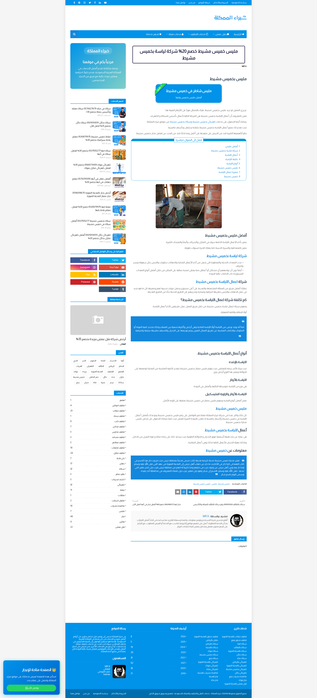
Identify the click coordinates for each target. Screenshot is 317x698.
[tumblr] (75, 2)
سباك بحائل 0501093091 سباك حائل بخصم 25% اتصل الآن (93, 124)
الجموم (93, 361)
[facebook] (94, 2)
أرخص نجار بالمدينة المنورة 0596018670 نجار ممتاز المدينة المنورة (91, 194)
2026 (158, 636)
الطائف (101, 366)
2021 (158, 663)
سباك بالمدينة (212, 647)
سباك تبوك (213, 651)
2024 (158, 647)
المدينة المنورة (97, 371)
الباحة (103, 361)
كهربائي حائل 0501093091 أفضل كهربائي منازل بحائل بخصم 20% (91, 236)
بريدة (84, 371)
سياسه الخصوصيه (100, 693)
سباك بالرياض (211, 644)
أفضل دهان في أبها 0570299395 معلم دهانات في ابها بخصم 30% (91, 180)
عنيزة (103, 382)
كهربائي (97, 484)
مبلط (97, 490)
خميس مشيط (216, 450)
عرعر (112, 382)
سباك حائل (241, 654)
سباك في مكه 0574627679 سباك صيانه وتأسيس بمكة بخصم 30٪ (91, 110)
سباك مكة (242, 658)
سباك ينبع (213, 658)
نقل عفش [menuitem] (221, 34)
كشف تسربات (97, 479)
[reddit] (112, 282)
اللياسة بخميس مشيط (221, 430)
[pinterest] (79, 2)
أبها (122, 361)
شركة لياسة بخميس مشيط (226, 256)
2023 (158, 652)
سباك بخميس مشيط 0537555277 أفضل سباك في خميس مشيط (91, 222)
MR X (244, 66)
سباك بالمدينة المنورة (237, 651)
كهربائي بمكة (212, 669)
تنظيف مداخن (97, 426)
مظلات (97, 495)
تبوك (76, 371)
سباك (97, 469)
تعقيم (97, 400)
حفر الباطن (94, 377)
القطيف (110, 371)
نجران (86, 382)
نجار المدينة (213, 676)
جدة (113, 377)
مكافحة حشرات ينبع (238, 676)
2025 (158, 642)
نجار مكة (214, 680)
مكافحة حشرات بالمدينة (207, 673)
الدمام (121, 366)
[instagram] (84, 2)
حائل (105, 377)
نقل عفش (97, 527)
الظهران (90, 366)
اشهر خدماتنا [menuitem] (152, 34)
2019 (158, 673)
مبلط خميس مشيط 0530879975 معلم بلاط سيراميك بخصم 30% (91, 138)
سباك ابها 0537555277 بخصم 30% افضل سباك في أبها (91, 152)
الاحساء (113, 361)
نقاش (97, 521)
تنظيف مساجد (97, 437)
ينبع (78, 382)
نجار (97, 516)
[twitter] (90, 2)
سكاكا (121, 382)
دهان (97, 463)
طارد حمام (97, 474)
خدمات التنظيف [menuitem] (198, 34)
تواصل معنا (180, 2)
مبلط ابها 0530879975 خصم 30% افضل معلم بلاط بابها (91, 208)
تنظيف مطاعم (97, 442)
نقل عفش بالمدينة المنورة (236, 683)
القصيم (121, 371)
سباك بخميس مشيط (180, 121)
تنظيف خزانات (97, 410)
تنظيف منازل (97, 453)
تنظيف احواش (97, 405)
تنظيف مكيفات (97, 447)
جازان (121, 377)
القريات (79, 366)
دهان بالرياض (212, 640)
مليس (214, 484)
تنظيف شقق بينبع (239, 640)
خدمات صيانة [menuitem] (175, 34)
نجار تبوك (243, 680)
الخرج (75, 361)
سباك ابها (242, 644)
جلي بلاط (97, 458)
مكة (94, 382)
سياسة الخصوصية (239, 2)
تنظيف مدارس (97, 432)
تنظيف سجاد (97, 416)
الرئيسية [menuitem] (238, 34)
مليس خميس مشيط (231, 408)
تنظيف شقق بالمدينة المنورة (206, 636)
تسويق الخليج (154, 693)
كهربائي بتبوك (211, 665)
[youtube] (105, 2)
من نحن (192, 2)
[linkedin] (100, 2)
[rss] (83, 274)
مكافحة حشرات (97, 506)
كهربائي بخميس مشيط (204, 121)
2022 (158, 657)
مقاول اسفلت (97, 500)
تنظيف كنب (97, 421)
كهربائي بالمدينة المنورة (208, 662)
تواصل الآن (33, 688)
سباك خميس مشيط (208, 654)
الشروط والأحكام (220, 2)
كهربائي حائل (241, 673)
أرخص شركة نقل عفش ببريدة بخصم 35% (101, 339)
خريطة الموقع (204, 2)
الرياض (111, 366)
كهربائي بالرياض (239, 662)
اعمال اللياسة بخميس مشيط (217, 281)
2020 (158, 668)
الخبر (84, 361)
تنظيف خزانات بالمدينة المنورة (234, 636)
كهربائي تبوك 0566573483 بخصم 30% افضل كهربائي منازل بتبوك (92, 166)
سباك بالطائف (240, 647)
